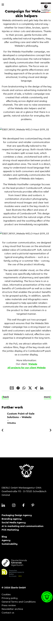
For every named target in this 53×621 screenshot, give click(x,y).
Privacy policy (10, 598)
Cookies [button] (6, 594)
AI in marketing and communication (22, 526)
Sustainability (10, 544)
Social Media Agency (14, 522)
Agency (6, 540)
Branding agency (12, 519)
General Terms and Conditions (19, 602)
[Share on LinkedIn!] (41, 388)
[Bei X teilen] (30, 388)
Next (50, 430)
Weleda (32, 364)
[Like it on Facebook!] (18, 388)
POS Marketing (10, 530)
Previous (3, 430)
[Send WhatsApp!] (24, 388)
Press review (9, 605)
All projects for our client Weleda (26, 367)
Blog (4, 536)
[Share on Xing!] (36, 388)
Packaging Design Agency (17, 515)
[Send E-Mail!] (12, 388)
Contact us (8, 612)
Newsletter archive (12, 609)
